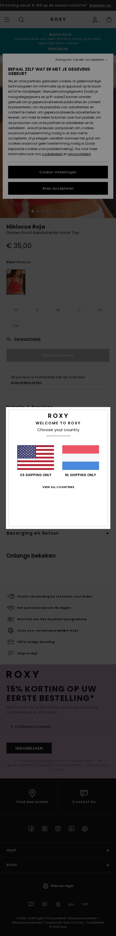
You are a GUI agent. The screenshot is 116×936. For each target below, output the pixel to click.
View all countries (58, 487)
